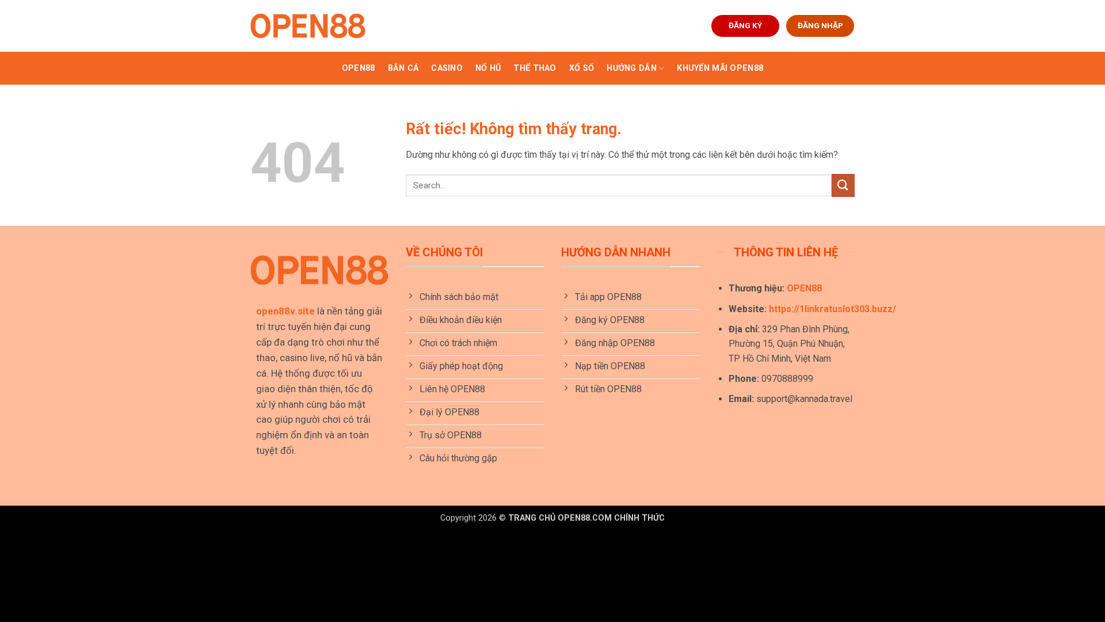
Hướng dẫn (632, 68)
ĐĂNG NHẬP (820, 25)
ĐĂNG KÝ (745, 25)
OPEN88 (358, 68)
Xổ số (581, 68)
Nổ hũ (488, 68)
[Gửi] (843, 185)
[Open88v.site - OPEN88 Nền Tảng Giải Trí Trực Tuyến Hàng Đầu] (307, 25)
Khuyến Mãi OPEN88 (720, 68)
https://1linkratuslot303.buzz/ (832, 309)
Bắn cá (403, 68)
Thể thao (534, 68)
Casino (447, 68)
